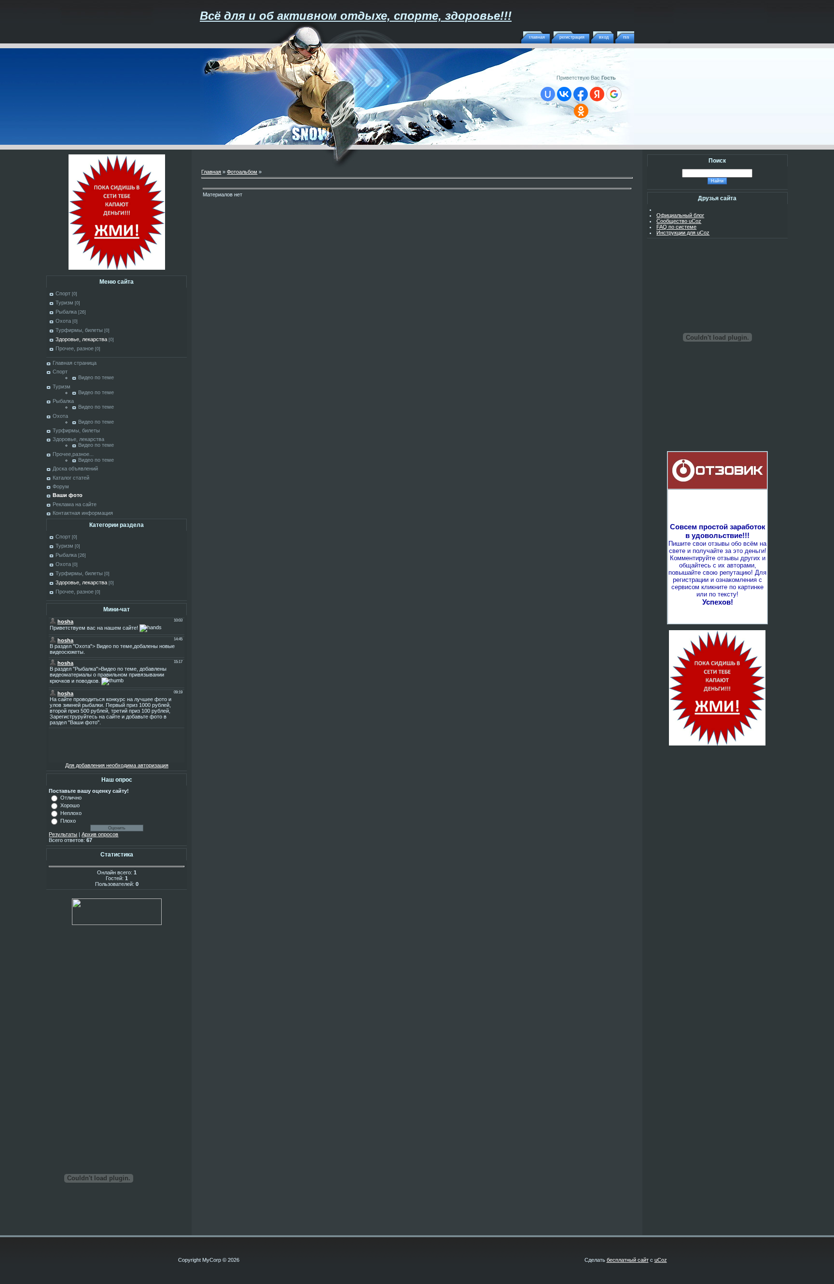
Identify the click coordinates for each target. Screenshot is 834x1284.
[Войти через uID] (548, 94)
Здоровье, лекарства (81, 339)
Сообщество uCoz (678, 221)
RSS (626, 37)
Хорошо (70, 805)
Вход (604, 37)
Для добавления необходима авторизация (116, 765)
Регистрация (571, 37)
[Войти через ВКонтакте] (564, 94)
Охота (63, 321)
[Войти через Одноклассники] (581, 111)
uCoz (660, 1260)
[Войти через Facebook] (580, 94)
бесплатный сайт (628, 1260)
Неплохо (71, 813)
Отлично (71, 798)
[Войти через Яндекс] (597, 94)
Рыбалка (66, 312)
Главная (537, 37)
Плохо (68, 821)
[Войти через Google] (614, 94)
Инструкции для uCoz (682, 232)
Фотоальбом (242, 172)
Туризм (64, 302)
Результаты (63, 834)
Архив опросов (100, 834)
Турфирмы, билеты (79, 330)
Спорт (63, 293)
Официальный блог (680, 215)
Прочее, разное (75, 348)
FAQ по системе (676, 227)
